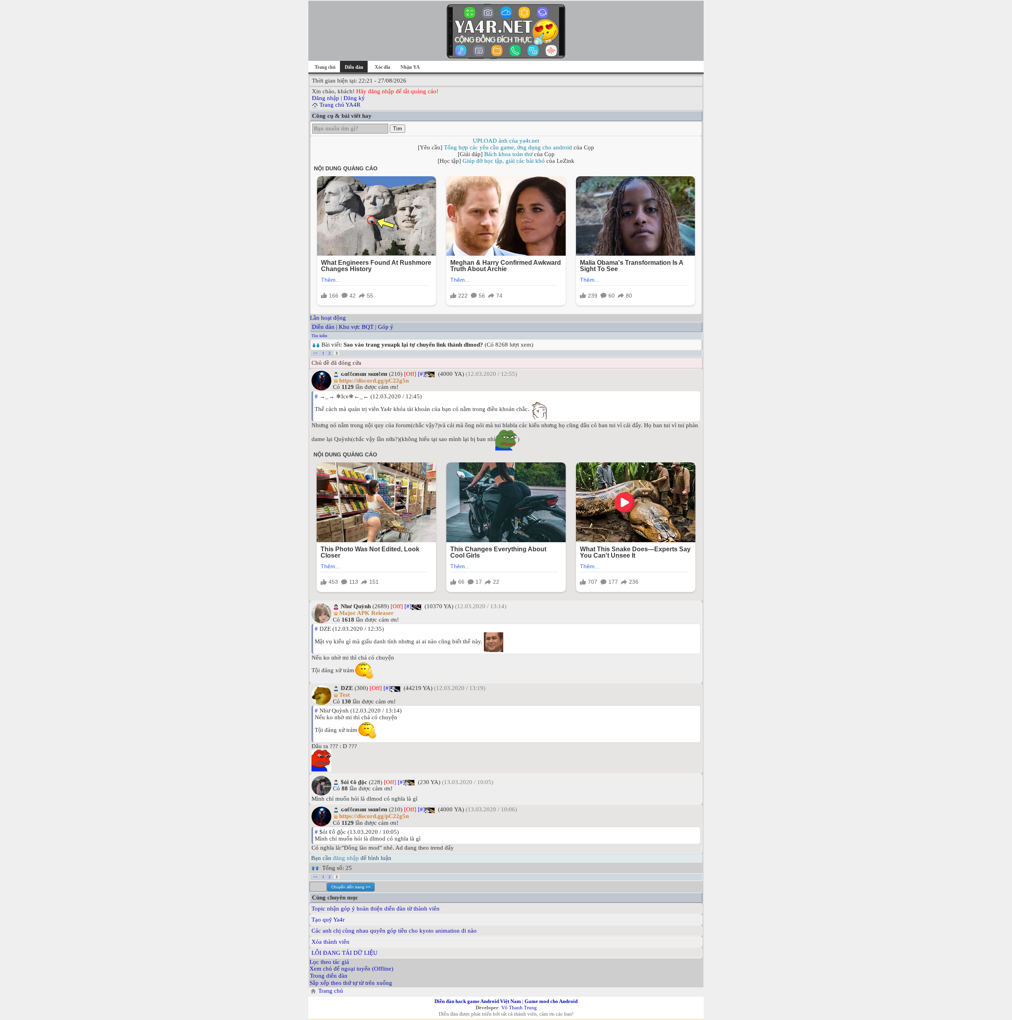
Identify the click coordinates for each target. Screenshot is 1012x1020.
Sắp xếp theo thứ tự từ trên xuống (351, 983)
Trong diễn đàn (328, 976)
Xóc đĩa (382, 67)
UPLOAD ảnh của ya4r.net (506, 141)
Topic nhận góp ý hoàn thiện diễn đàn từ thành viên (376, 908)
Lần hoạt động (328, 318)
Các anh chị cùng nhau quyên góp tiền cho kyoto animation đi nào (394, 931)
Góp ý (385, 327)
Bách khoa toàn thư (508, 154)
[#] (421, 374)
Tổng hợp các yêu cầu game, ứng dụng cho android (508, 147)
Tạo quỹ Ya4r (328, 919)
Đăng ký (354, 98)
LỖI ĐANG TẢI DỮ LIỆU (345, 953)
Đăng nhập (325, 98)
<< (315, 353)
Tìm (397, 129)
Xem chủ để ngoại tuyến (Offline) (351, 968)
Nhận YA (410, 67)
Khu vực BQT (356, 327)
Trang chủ (325, 67)
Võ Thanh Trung (519, 1008)
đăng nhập (346, 858)
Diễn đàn (323, 327)
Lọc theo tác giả (329, 962)
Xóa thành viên (330, 942)
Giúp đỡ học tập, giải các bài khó (504, 161)
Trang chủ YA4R (340, 105)
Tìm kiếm (319, 336)
